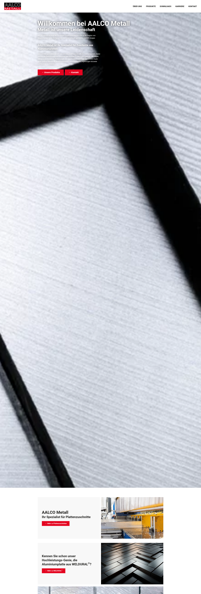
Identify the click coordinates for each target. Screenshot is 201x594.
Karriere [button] (179, 6)
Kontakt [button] (192, 6)
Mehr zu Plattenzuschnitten (57, 523)
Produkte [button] (151, 6)
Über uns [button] (137, 6)
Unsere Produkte (52, 72)
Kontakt (75, 72)
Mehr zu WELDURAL (54, 570)
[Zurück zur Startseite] (12, 6)
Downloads (165, 6)
